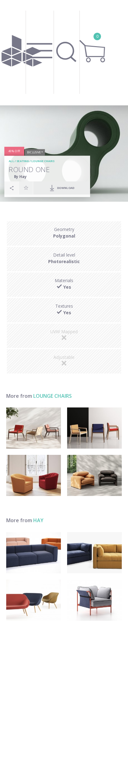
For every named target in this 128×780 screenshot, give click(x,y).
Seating (22, 161)
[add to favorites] (26, 187)
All (11, 161)
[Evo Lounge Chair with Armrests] (33, 428)
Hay (38, 520)
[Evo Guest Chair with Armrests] (94, 428)
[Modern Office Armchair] (33, 475)
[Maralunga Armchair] (94, 475)
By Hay (20, 176)
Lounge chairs (42, 161)
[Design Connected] (22, 52)
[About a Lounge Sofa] (33, 600)
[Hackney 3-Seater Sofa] (94, 552)
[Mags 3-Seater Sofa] (33, 552)
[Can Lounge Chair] (94, 600)
